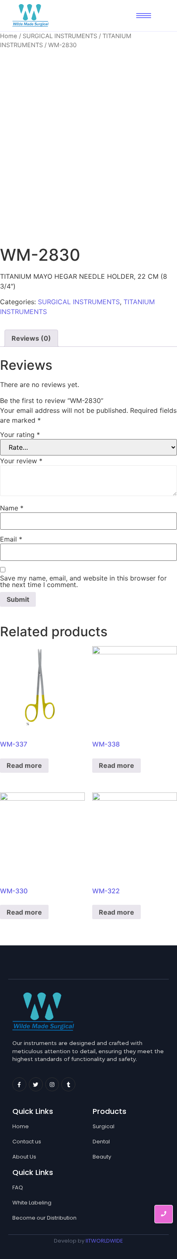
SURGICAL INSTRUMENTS (60, 36)
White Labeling (31, 1203)
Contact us (26, 1141)
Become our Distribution (44, 1218)
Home (8, 36)
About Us (24, 1157)
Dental (101, 1141)
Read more (24, 765)
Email (11, 539)
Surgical (103, 1126)
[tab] (31, 338)
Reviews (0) (31, 338)
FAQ (17, 1187)
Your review (21, 461)
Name (11, 508)
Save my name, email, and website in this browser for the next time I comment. (83, 581)
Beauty (102, 1157)
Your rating (20, 434)
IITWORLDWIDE (104, 1241)
